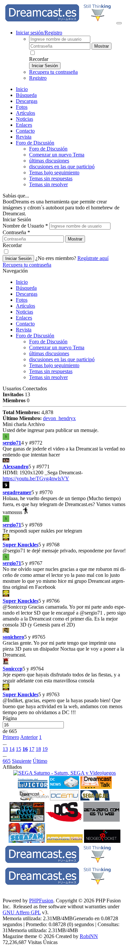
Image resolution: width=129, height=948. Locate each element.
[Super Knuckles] (64, 538)
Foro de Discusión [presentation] (35, 143)
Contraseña (16, 232)
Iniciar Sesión (45, 65)
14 (12, 749)
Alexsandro (15, 466)
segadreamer (17, 492)
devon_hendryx (59, 418)
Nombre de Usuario (25, 226)
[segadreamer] (64, 486)
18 (38, 749)
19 (45, 749)
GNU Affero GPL (22, 912)
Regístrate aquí (92, 258)
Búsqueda (26, 95)
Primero (11, 737)
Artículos (25, 113)
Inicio (22, 89)
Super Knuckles (20, 544)
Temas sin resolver (48, 184)
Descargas (26, 101)
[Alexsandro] (64, 461)
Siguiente (21, 761)
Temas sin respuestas (50, 178)
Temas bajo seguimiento (54, 172)
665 (7, 761)
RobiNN (89, 936)
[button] (14, 550)
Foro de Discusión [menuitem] (48, 148)
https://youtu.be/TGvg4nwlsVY (36, 478)
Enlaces (24, 125)
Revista (23, 137)
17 (31, 749)
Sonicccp (12, 668)
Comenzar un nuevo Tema (56, 154)
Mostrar (101, 46)
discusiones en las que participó (62, 166)
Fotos (21, 107)
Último (40, 761)
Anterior (29, 737)
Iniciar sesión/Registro (39, 32)
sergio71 (12, 443)
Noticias (24, 119)
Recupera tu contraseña (53, 72)
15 (18, 749)
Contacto (25, 131)
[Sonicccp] (64, 662)
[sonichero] (64, 631)
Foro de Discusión (35, 335)
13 (5, 749)
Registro (38, 78)
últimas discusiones (49, 160)
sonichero (13, 637)
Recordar (38, 59)
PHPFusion (41, 900)
